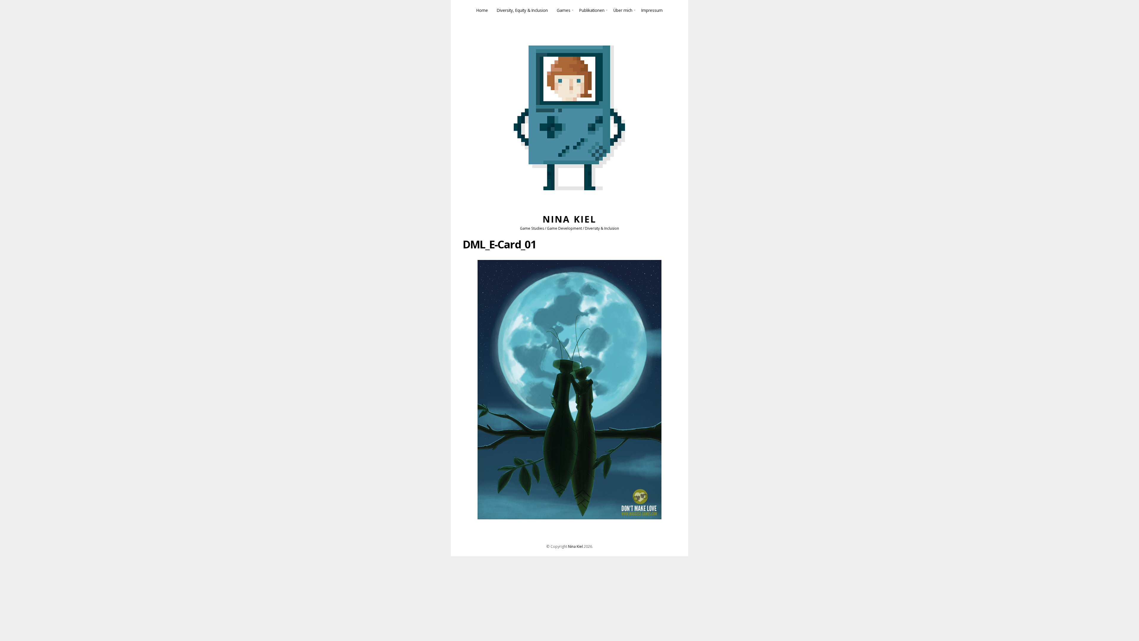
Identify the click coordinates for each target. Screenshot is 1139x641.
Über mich (622, 10)
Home (482, 10)
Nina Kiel (569, 219)
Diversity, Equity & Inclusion (522, 10)
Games (563, 10)
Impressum (652, 10)
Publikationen (592, 10)
